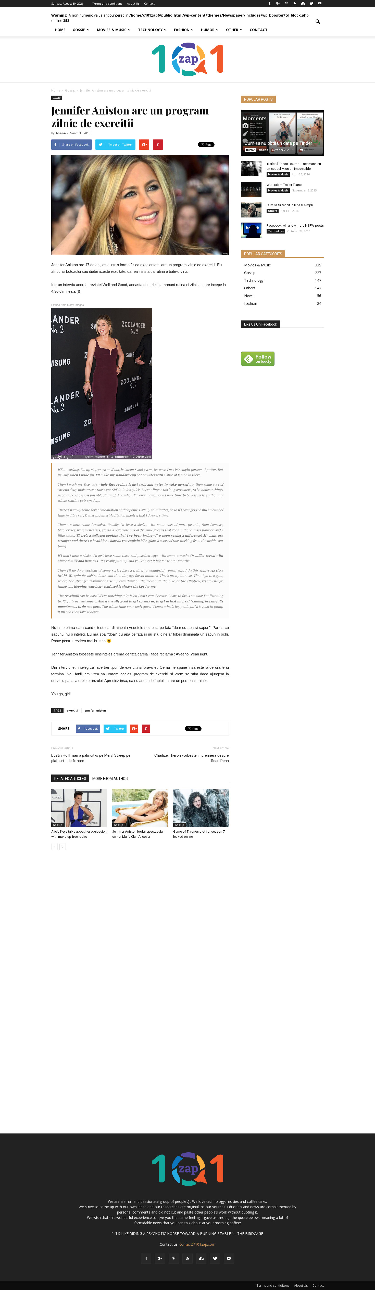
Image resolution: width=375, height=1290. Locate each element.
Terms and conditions (107, 3)
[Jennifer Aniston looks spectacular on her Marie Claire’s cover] (140, 808)
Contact (149, 3)
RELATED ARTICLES (70, 779)
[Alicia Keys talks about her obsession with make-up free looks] (79, 808)
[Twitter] (311, 3)
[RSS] (294, 3)
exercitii (72, 710)
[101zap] (187, 59)
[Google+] (278, 3)
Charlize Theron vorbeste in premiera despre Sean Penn (191, 758)
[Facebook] (269, 3)
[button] (317, 22)
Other (232, 29)
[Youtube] (320, 3)
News (249, 295)
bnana (61, 133)
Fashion (182, 29)
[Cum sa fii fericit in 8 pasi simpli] (251, 209)
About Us (133, 3)
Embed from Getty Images (67, 305)
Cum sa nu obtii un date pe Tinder (278, 143)
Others (272, 211)
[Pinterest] (286, 3)
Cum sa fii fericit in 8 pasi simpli (290, 205)
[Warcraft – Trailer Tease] (251, 189)
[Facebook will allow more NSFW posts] (251, 230)
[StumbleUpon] (303, 3)
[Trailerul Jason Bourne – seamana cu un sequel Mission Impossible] (251, 168)
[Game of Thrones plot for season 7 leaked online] (201, 808)
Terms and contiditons (273, 1285)
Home (60, 29)
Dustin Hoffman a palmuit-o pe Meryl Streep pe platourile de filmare (90, 758)
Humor (208, 29)
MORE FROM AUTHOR (110, 779)
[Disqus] (140, 926)
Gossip (79, 29)
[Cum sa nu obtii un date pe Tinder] (282, 133)
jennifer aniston (95, 710)
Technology (150, 29)
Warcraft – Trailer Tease (284, 185)
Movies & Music (112, 29)
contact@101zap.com (197, 1244)
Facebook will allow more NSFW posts (295, 225)
